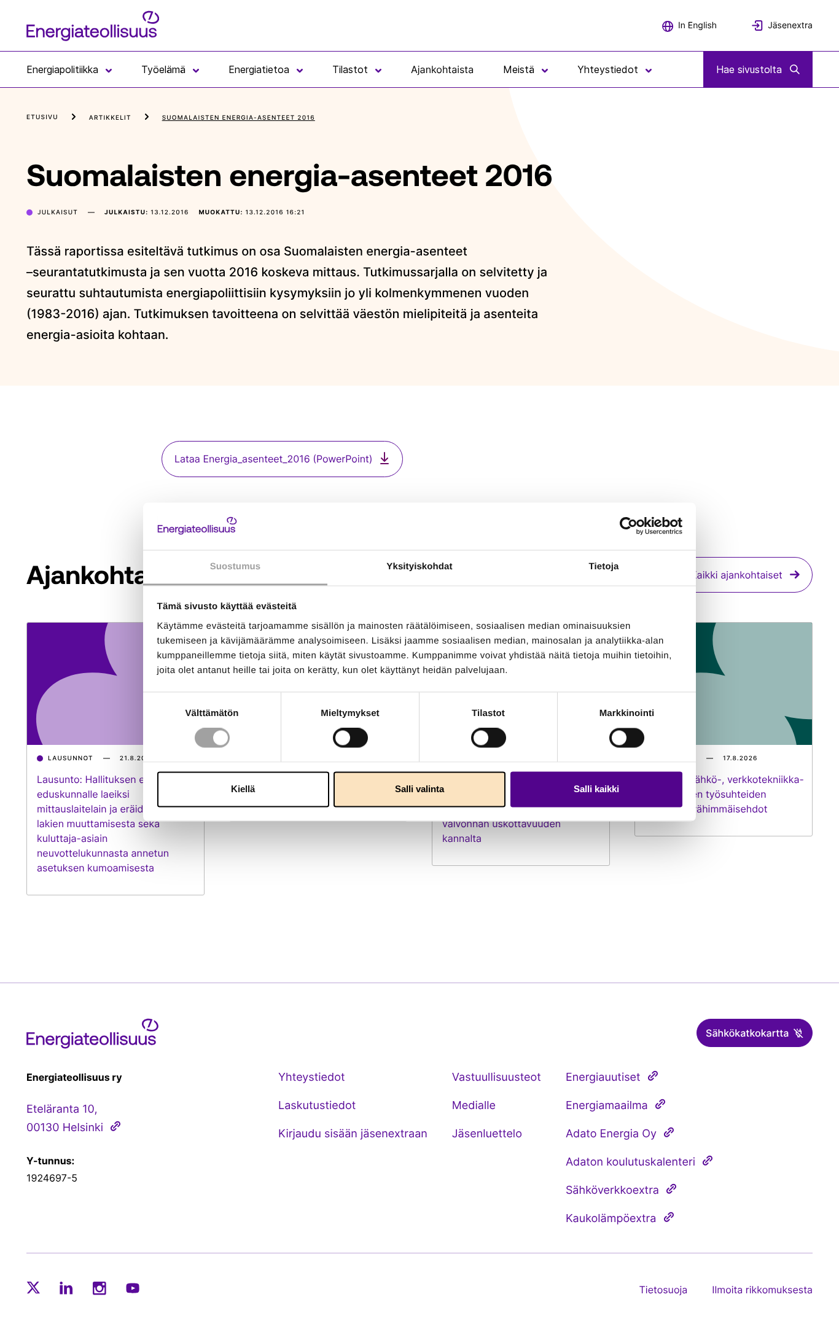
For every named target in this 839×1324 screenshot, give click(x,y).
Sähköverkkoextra (612, 1190)
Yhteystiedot (311, 1077)
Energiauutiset (603, 1077)
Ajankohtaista (442, 69)
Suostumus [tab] (235, 566)
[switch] (350, 738)
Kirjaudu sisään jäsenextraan (352, 1133)
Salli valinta (419, 789)
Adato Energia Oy (611, 1133)
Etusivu (42, 117)
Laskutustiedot (317, 1105)
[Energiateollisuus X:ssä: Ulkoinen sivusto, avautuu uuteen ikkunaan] (33, 1288)
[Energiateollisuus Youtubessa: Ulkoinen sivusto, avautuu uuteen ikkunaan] (132, 1288)
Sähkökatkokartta (747, 1033)
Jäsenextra (790, 25)
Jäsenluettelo (487, 1133)
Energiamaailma (607, 1105)
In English (697, 25)
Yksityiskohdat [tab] (419, 566)
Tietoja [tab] (604, 566)
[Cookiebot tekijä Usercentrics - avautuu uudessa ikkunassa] (628, 526)
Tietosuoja (663, 1289)
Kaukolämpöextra (611, 1218)
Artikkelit (110, 118)
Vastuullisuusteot (496, 1077)
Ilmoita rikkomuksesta (762, 1289)
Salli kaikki (596, 789)
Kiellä (243, 789)
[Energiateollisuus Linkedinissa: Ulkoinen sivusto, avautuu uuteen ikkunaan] (66, 1288)
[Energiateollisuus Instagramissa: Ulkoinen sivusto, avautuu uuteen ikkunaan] (99, 1288)
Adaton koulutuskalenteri (630, 1162)
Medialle (474, 1105)
